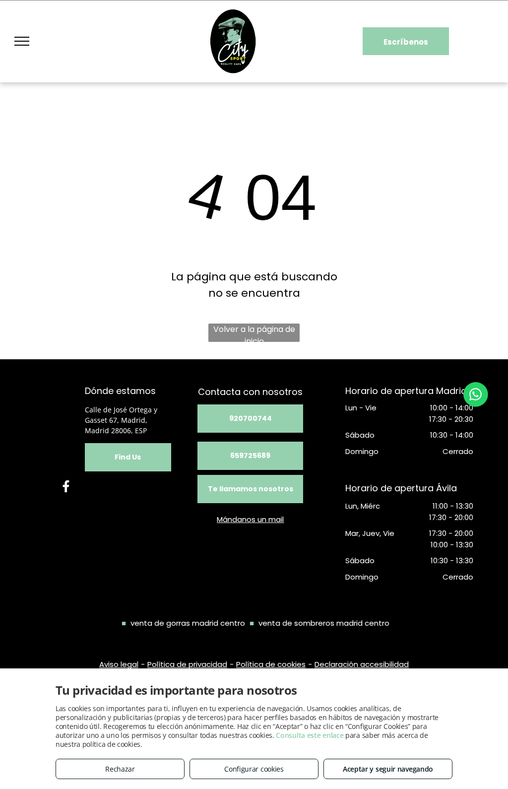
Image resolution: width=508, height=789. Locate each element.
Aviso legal (118, 664)
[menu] (22, 41)
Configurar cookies (254, 769)
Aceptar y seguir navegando (388, 769)
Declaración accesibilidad (362, 664)
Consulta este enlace (309, 735)
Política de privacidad (187, 664)
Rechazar (120, 769)
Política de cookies (271, 664)
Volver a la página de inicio (254, 333)
